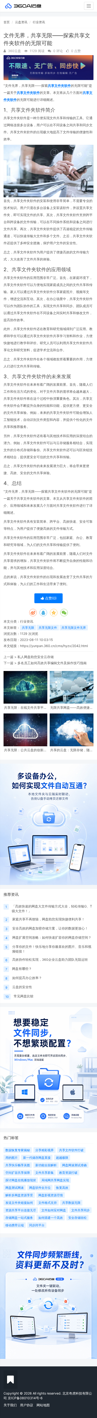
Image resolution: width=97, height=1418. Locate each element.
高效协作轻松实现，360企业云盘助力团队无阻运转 (50, 959)
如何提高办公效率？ (27, 978)
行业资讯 (39, 22)
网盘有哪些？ (22, 969)
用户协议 (26, 1405)
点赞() (50, 598)
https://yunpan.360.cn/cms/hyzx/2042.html (54, 646)
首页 (7, 22)
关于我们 (10, 1405)
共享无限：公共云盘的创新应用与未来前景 (25, 750)
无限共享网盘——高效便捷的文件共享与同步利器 (71, 707)
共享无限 (28, 627)
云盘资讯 (21, 22)
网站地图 (43, 1405)
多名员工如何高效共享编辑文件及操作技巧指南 (52, 663)
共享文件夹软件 (59, 86)
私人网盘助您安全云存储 (35, 657)
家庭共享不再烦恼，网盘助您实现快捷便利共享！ (48, 919)
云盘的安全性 (22, 987)
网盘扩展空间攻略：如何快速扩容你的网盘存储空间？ (51, 937)
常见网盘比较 (23, 996)
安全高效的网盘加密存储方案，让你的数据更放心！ (50, 928)
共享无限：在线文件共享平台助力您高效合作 (25, 707)
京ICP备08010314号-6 (25, 1398)
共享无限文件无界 (73, 627)
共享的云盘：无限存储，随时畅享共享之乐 (71, 750)
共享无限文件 (48, 627)
